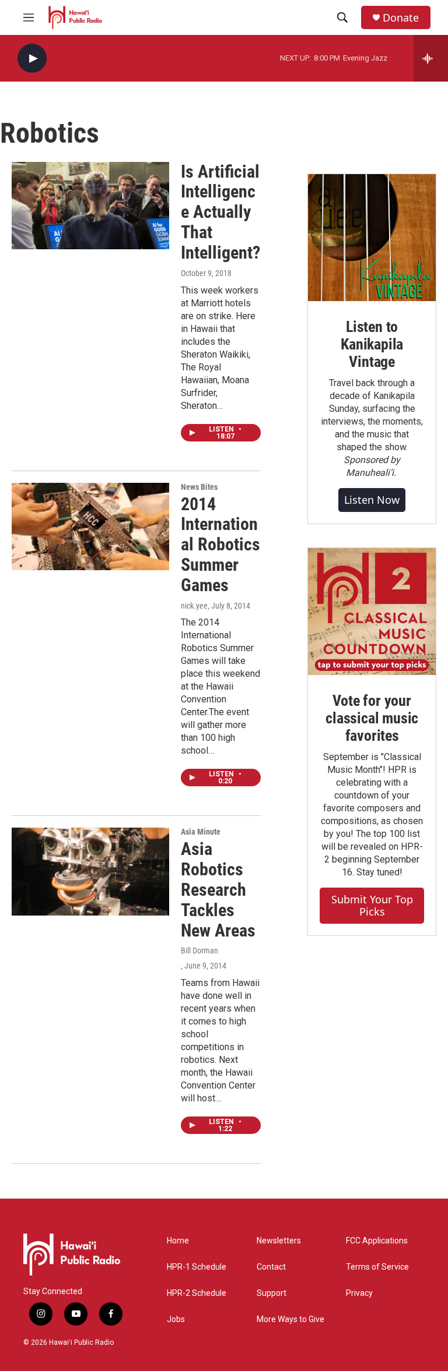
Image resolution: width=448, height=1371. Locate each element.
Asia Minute (200, 831)
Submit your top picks (372, 905)
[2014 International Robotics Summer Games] (90, 526)
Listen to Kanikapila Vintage (372, 344)
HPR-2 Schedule (196, 1293)
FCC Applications (377, 1240)
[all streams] (431, 58)
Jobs (176, 1319)
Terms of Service (377, 1267)
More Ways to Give (290, 1319)
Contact (271, 1267)
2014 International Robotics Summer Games (220, 544)
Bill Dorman (199, 950)
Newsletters (279, 1240)
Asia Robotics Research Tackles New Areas (218, 889)
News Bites (199, 487)
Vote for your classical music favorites (372, 718)
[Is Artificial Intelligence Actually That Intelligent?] (90, 205)
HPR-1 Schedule (196, 1267)
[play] (32, 58)
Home (178, 1240)
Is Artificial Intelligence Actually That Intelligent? (220, 212)
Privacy (359, 1293)
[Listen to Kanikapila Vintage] (372, 238)
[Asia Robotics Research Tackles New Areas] (90, 871)
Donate (401, 18)
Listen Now (372, 500)
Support (271, 1293)
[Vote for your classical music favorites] (372, 612)
